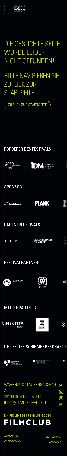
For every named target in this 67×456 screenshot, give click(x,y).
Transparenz (54, 442)
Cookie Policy (12, 441)
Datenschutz (54, 437)
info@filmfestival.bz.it (25, 402)
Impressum (11, 436)
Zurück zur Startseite (27, 104)
